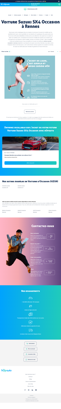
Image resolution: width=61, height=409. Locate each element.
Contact (30, 376)
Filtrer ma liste (4, 51)
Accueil (9, 15)
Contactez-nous (34, 5)
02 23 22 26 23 (35, 3)
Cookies (31, 395)
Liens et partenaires (31, 381)
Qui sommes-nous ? (30, 374)
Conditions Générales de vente (32, 400)
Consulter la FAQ (50, 261)
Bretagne (26, 15)
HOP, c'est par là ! (30, 162)
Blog (30, 379)
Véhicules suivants (30, 111)
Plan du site (31, 386)
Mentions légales (31, 397)
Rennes (41, 15)
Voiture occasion (17, 15)
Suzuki (46, 15)
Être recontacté (50, 249)
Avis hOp (30, 383)
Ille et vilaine (33, 15)
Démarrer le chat (50, 272)
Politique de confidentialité (31, 399)
